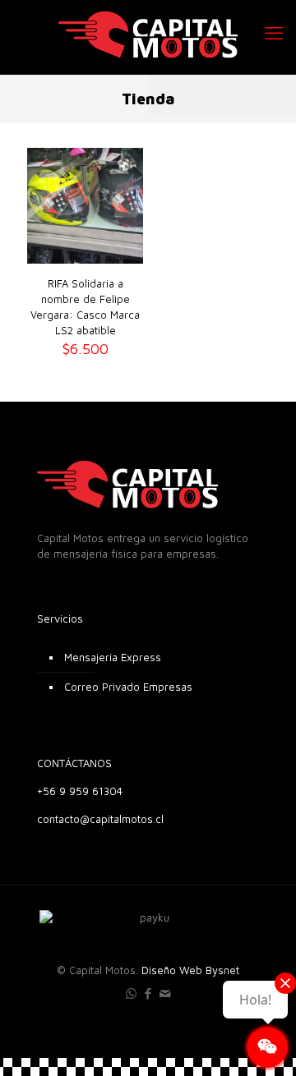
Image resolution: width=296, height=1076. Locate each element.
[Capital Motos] (148, 32)
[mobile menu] (274, 33)
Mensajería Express (112, 657)
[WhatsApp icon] (131, 993)
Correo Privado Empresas (128, 686)
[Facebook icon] (148, 993)
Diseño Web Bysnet (190, 970)
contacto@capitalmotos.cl (100, 818)
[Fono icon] (166, 993)
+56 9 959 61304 (80, 791)
